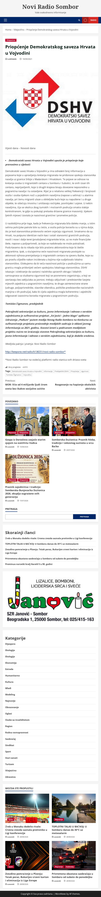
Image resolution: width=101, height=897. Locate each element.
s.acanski (10, 447)
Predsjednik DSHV (62, 371)
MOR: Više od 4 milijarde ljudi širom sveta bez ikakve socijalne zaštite (26, 384)
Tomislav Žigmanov (13, 375)
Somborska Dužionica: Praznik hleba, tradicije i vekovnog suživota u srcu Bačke (73, 443)
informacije (48, 371)
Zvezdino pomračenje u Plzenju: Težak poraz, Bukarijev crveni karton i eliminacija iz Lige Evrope (27, 877)
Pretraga (11, 508)
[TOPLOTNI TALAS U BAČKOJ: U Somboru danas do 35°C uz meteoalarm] (74, 808)
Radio (93, 20)
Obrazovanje (12, 707)
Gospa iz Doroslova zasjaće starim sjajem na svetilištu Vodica (25, 441)
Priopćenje (75, 371)
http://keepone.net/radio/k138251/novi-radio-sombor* (35, 351)
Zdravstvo (10, 777)
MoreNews (60, 893)
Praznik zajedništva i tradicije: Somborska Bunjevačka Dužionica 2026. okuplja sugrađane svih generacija (25, 492)
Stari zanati (11, 757)
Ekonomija (11, 662)
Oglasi (8, 713)
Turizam (9, 764)
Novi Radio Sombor (50, 7)
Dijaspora (10, 643)
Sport (8, 751)
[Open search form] (79, 20)
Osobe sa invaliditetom (17, 719)
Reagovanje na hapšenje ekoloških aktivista (75, 384)
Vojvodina (27, 375)
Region (8, 726)
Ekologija (10, 650)
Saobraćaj (10, 739)
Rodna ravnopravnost (16, 732)
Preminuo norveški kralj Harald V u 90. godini (28, 564)
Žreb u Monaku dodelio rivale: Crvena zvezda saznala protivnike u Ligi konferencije (48, 538)
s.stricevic (12, 59)
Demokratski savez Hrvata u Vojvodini (27, 371)
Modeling (10, 694)
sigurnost (85, 371)
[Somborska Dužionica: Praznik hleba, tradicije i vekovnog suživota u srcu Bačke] (74, 421)
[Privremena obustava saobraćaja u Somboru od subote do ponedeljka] (74, 855)
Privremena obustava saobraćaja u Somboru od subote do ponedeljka (41, 558)
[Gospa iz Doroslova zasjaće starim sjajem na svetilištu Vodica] (27, 421)
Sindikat (9, 745)
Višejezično (11, 40)
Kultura (9, 681)
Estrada (9, 669)
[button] (5, 20)
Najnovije (12, 432)
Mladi (8, 688)
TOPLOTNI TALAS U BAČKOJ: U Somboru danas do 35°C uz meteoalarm (42, 543)
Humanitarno (12, 675)
